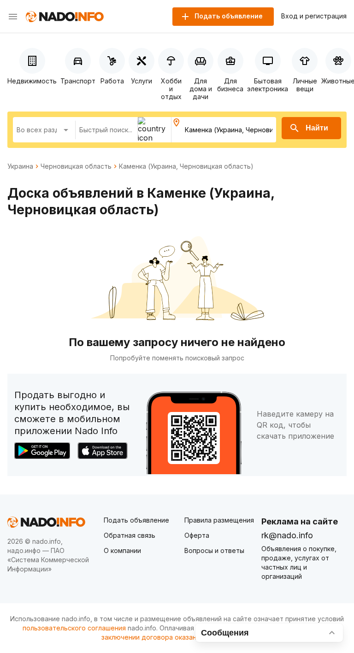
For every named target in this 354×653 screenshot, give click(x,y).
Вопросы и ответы (214, 550)
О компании (122, 550)
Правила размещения (219, 520)
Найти (317, 128)
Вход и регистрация (314, 16)
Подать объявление (136, 520)
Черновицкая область (76, 166)
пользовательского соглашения (74, 628)
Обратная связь (129, 535)
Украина (20, 166)
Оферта (196, 535)
